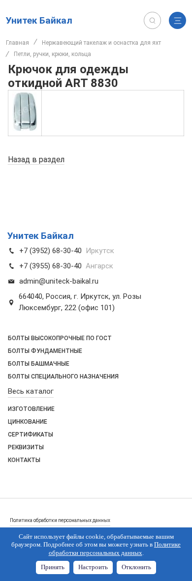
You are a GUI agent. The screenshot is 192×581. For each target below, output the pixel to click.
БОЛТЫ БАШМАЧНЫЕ (38, 363)
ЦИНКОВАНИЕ (27, 421)
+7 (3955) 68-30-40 (50, 265)
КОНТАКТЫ (24, 460)
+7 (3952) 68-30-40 (50, 250)
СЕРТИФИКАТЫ (30, 434)
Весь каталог (31, 391)
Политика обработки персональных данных (60, 520)
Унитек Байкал (39, 20)
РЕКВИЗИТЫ (26, 447)
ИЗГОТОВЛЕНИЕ (31, 409)
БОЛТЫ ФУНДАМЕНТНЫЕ (45, 351)
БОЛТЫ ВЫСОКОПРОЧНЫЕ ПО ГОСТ (60, 338)
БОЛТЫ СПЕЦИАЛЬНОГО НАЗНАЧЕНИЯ (63, 376)
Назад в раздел (36, 159)
